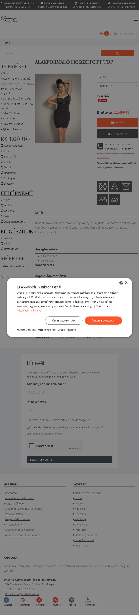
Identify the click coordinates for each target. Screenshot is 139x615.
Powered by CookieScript (28, 330)
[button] (58, 330)
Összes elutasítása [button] (63, 320)
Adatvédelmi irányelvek (29, 310)
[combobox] (121, 283)
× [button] (126, 282)
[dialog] (69, 307)
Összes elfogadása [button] (103, 320)
